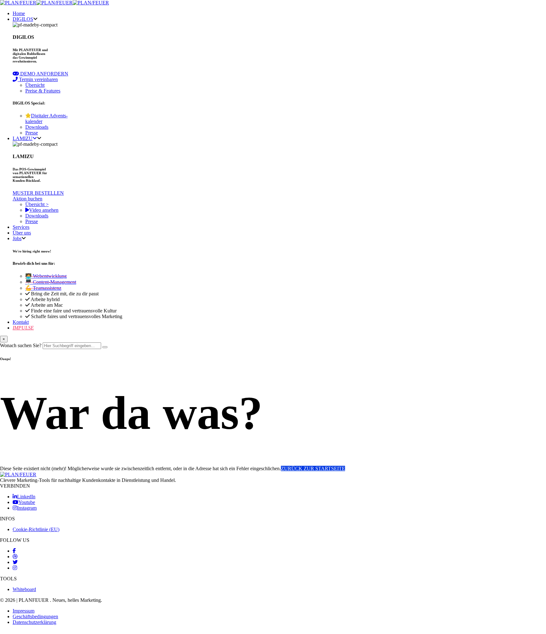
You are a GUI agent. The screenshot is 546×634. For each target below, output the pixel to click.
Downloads (36, 127)
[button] (40, 73)
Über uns (22, 232)
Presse (31, 132)
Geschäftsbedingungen (35, 616)
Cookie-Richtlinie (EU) (36, 529)
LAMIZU (23, 138)
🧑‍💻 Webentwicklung (46, 276)
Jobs (17, 238)
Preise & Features (42, 90)
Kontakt (21, 322)
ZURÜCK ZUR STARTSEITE (313, 468)
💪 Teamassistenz (43, 288)
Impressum (23, 610)
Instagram (27, 508)
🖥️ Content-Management (50, 282)
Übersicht (35, 85)
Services (21, 227)
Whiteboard (24, 589)
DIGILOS (23, 19)
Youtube (26, 502)
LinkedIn (26, 496)
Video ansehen (43, 210)
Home (19, 13)
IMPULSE (23, 327)
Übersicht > (37, 204)
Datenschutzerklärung (34, 622)
